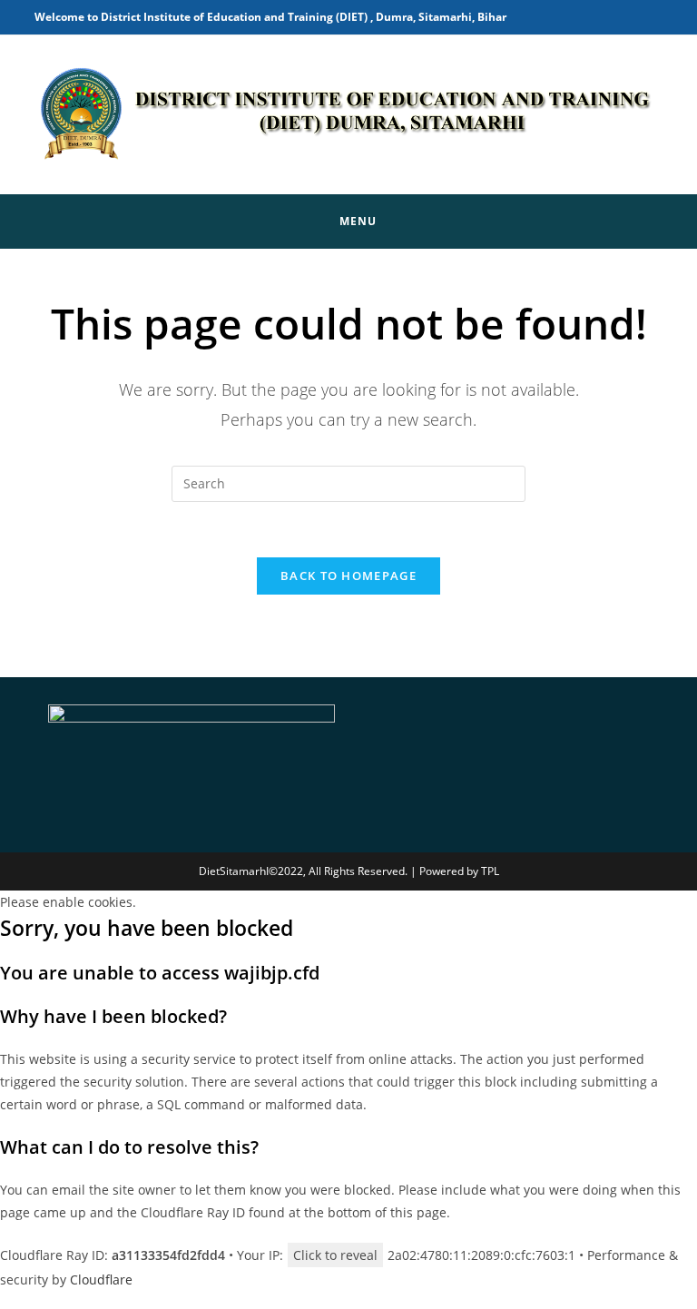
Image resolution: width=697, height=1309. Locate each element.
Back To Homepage (348, 575)
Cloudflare (101, 1279)
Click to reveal (335, 1255)
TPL (490, 871)
